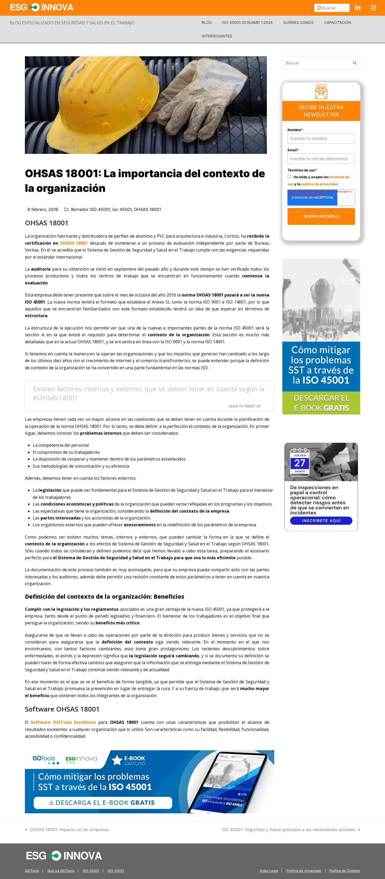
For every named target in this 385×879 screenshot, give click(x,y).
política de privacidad (319, 184)
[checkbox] (321, 180)
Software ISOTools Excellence (63, 722)
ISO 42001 (116, 871)
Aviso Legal (269, 871)
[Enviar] (319, 7)
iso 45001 (121, 209)
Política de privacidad (304, 871)
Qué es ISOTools (60, 871)
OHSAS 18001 (147, 209)
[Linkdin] (357, 8)
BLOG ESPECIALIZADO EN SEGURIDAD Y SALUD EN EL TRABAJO (72, 23)
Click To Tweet (242, 406)
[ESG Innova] (64, 855)
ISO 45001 (91, 871)
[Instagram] (373, 8)
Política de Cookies (344, 871)
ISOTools (32, 871)
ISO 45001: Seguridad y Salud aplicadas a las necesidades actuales (288, 829)
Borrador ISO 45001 (90, 209)
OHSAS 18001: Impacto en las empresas (69, 829)
